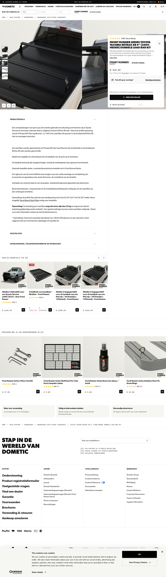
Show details (37, 572)
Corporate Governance (143, 494)
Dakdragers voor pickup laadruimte (51, 17)
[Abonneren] (147, 440)
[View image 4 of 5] (5, 70)
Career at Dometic (141, 498)
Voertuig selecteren (153, 80)
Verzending (125, 73)
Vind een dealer (12, 491)
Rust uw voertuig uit (83, 2)
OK (139, 554)
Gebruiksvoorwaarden (93, 490)
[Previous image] (41, 64)
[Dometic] (8, 6)
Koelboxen (29, 6)
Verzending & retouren (17, 513)
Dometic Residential (59, 486)
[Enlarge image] (14, 105)
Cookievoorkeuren (92, 479)
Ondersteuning (142, 2)
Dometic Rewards (50, 475)
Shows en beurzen (51, 500)
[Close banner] (162, 552)
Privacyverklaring (91, 475)
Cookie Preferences (92, 482)
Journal (46, 482)
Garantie (8, 497)
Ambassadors (49, 479)
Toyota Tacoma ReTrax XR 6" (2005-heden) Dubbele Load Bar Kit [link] (95, 424)
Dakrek (51, 6)
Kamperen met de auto (84, 6)
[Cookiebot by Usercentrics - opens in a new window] (15, 572)
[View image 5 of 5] (5, 76)
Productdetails (17, 119)
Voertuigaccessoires (64, 6)
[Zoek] (144, 6)
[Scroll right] (138, 6)
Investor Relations (141, 490)
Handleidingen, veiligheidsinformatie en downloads (35, 244)
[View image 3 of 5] (5, 63)
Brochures (21, 507)
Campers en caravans (105, 6)
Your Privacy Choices (138, 562)
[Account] (156, 6)
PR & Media (139, 482)
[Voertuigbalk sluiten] (162, 12)
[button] (117, 105)
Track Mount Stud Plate (29, 200)
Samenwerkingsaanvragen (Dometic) (58, 490)
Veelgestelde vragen (16, 486)
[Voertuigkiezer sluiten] (150, 6)
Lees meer (113, 58)
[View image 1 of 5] (5, 49)
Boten (135, 6)
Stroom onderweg (123, 6)
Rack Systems (15, 17)
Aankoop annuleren (15, 518)
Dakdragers (28, 17)
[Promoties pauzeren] (3, 1)
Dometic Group (140, 475)
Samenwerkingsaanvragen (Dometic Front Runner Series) (60, 495)
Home (3, 17)
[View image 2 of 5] (5, 56)
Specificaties (16, 233)
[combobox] (29, 12)
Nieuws (137, 486)
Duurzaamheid (132, 479)
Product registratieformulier (20, 481)
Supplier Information (135, 502)
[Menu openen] (20, 6)
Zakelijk (152, 2)
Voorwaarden (11, 502)
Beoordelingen (50, 504)
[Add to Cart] (23, 310)
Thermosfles (40, 6)
